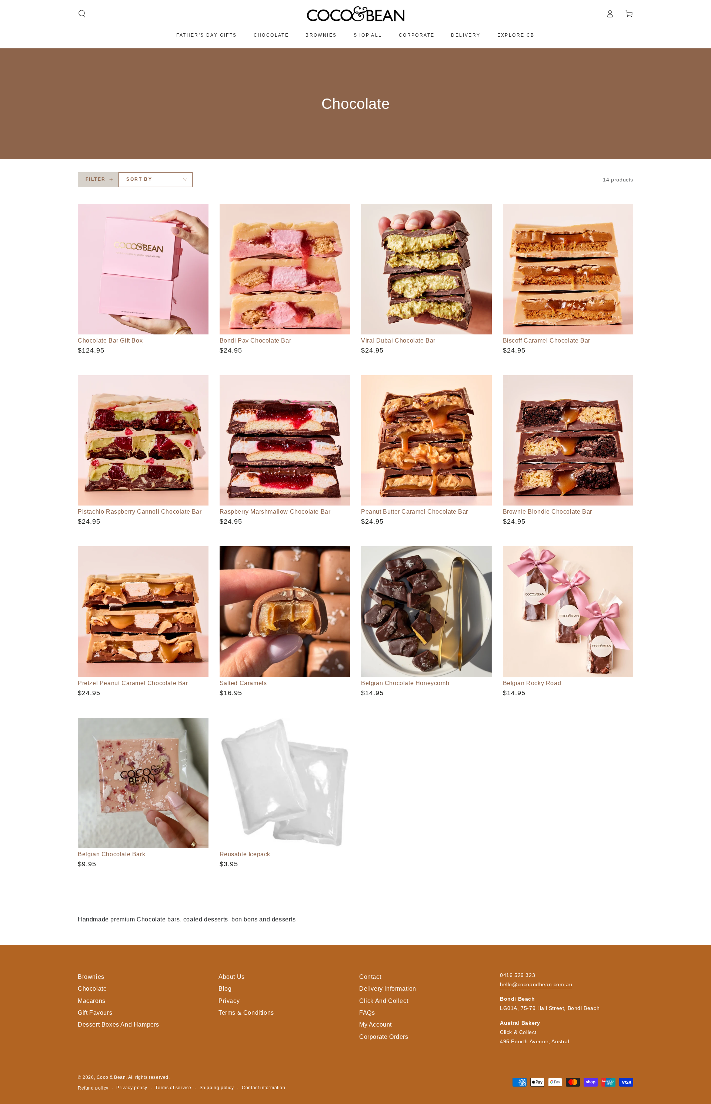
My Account (375, 1024)
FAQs (367, 1013)
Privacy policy (131, 1087)
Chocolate (92, 988)
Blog (224, 988)
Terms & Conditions (246, 1013)
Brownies (91, 977)
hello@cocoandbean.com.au (536, 984)
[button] (81, 14)
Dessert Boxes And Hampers (118, 1024)
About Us (231, 977)
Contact (370, 977)
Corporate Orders (383, 1037)
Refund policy (93, 1088)
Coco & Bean (111, 1077)
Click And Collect (383, 1001)
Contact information (263, 1087)
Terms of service (173, 1087)
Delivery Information (387, 988)
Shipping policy (217, 1087)
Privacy (229, 1001)
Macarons (92, 1001)
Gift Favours (95, 1013)
